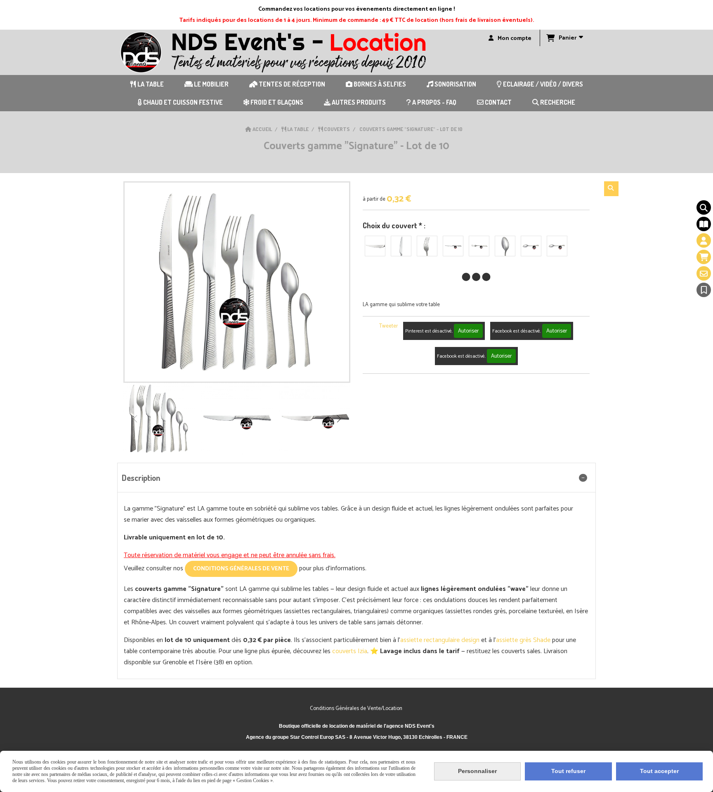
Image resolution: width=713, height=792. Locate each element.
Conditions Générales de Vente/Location (357, 708)
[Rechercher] (611, 188)
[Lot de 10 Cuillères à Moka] (557, 246)
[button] (338, 418)
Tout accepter (659, 771)
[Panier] (703, 257)
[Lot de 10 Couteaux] (401, 246)
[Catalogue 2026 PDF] (703, 224)
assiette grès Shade (523, 640)
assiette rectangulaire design (439, 640)
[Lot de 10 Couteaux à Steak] (375, 246)
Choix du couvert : (394, 225)
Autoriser (468, 330)
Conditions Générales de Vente (241, 569)
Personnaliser (477, 771)
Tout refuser (568, 771)
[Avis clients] (703, 290)
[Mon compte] (703, 240)
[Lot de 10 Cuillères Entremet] (505, 246)
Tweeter (388, 326)
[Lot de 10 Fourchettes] (427, 246)
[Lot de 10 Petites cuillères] (531, 246)
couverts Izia (349, 651)
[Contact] (703, 273)
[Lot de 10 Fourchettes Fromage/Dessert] (479, 246)
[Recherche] (703, 207)
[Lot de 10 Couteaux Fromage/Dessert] (453, 246)
